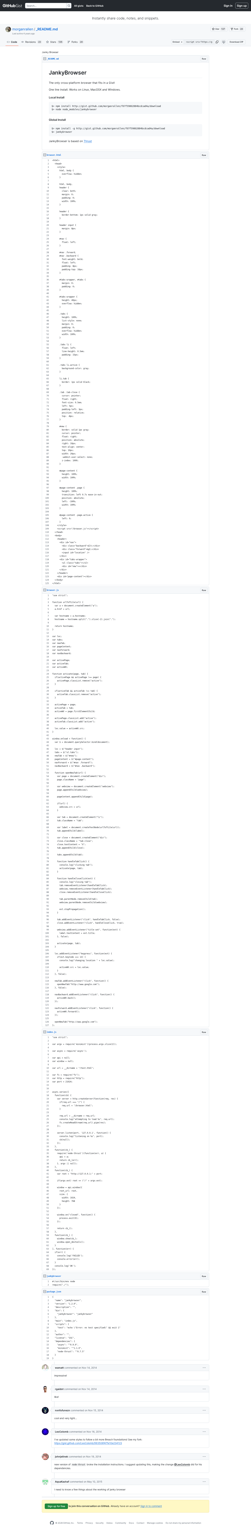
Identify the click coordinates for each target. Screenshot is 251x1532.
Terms (80, 1523)
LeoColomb (61, 1431)
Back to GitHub (94, 5)
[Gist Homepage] (12, 6)
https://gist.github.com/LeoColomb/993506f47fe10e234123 (88, 1443)
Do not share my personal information (183, 1523)
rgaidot (59, 1389)
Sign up (242, 5)
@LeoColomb (182, 1464)
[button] (217, 42)
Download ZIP (236, 42)
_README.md (47, 29)
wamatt (59, 1367)
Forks (77, 41)
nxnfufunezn (62, 1410)
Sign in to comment (151, 1506)
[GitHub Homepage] (52, 1523)
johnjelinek (61, 1456)
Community (120, 1523)
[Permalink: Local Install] (46, 97)
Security (100, 1523)
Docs (131, 1523)
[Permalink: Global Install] (46, 119)
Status (109, 1523)
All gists (78, 5)
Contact (140, 1523)
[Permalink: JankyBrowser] (46, 72)
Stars (56, 41)
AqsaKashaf (62, 1481)
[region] (125, 106)
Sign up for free (56, 1506)
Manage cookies (155, 1523)
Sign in (228, 5)
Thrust (88, 141)
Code (14, 41)
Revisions (33, 41)
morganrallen (22, 29)
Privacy (89, 1523)
